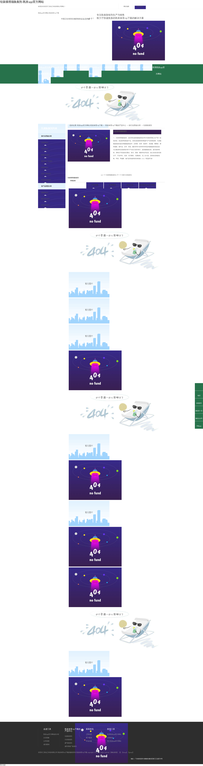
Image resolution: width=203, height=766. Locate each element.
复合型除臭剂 (45, 205)
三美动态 (89, 734)
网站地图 (126, 6)
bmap (124, 752)
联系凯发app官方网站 (158, 70)
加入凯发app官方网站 (114, 741)
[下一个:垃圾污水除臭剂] (124, 175)
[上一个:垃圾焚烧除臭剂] (108, 175)
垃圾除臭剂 (70, 67)
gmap (130, 752)
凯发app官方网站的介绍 (57, 70)
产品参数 (94, 185)
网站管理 (114, 752)
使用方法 (130, 185)
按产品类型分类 (46, 186)
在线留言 (146, 67)
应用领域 (112, 185)
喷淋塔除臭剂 (45, 155)
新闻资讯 (133, 67)
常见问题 (89, 741)
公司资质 (108, 67)
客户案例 (89, 737)
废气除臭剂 (68, 743)
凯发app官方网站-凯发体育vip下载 (48, 13)
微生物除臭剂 (45, 199)
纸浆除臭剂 (44, 167)
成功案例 (120, 67)
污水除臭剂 (82, 67)
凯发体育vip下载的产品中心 (95, 70)
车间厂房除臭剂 (46, 173)
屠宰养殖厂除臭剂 (46, 161)
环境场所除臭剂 (46, 180)
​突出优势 (77, 185)
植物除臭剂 (44, 192)
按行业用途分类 (46, 136)
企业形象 (46, 737)
